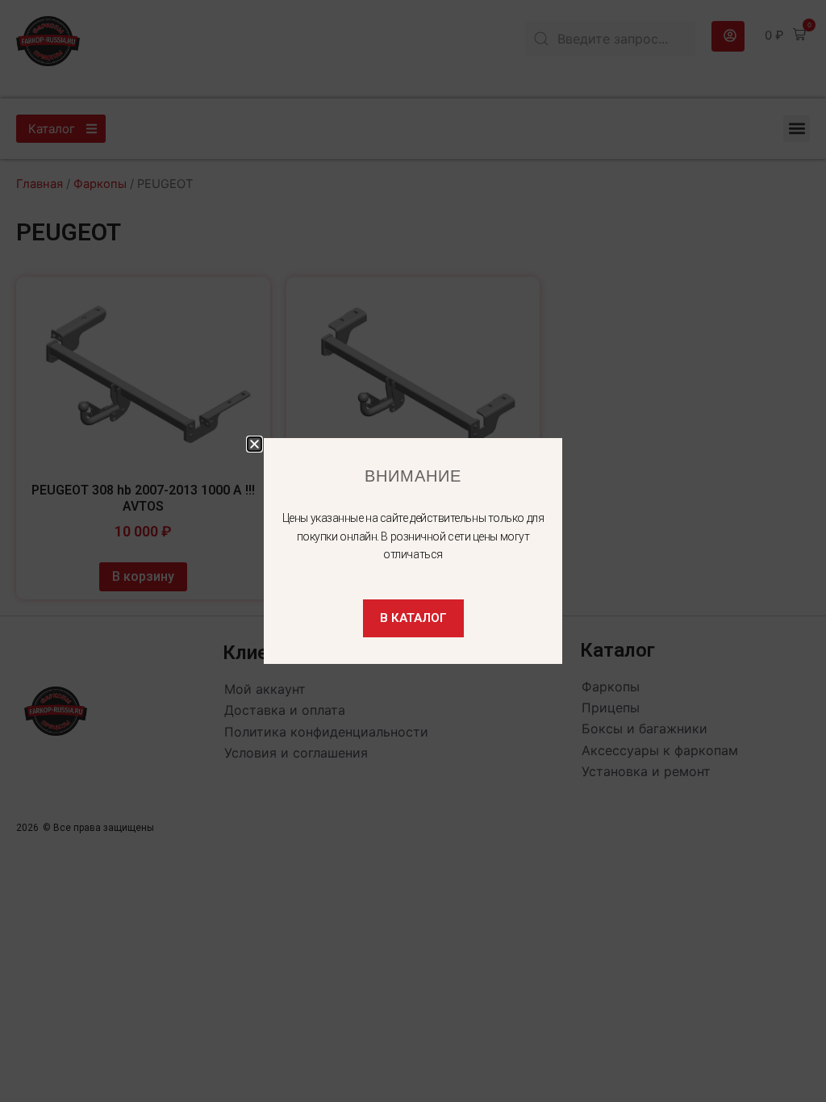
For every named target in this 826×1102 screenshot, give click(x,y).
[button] (254, 444)
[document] (413, 551)
